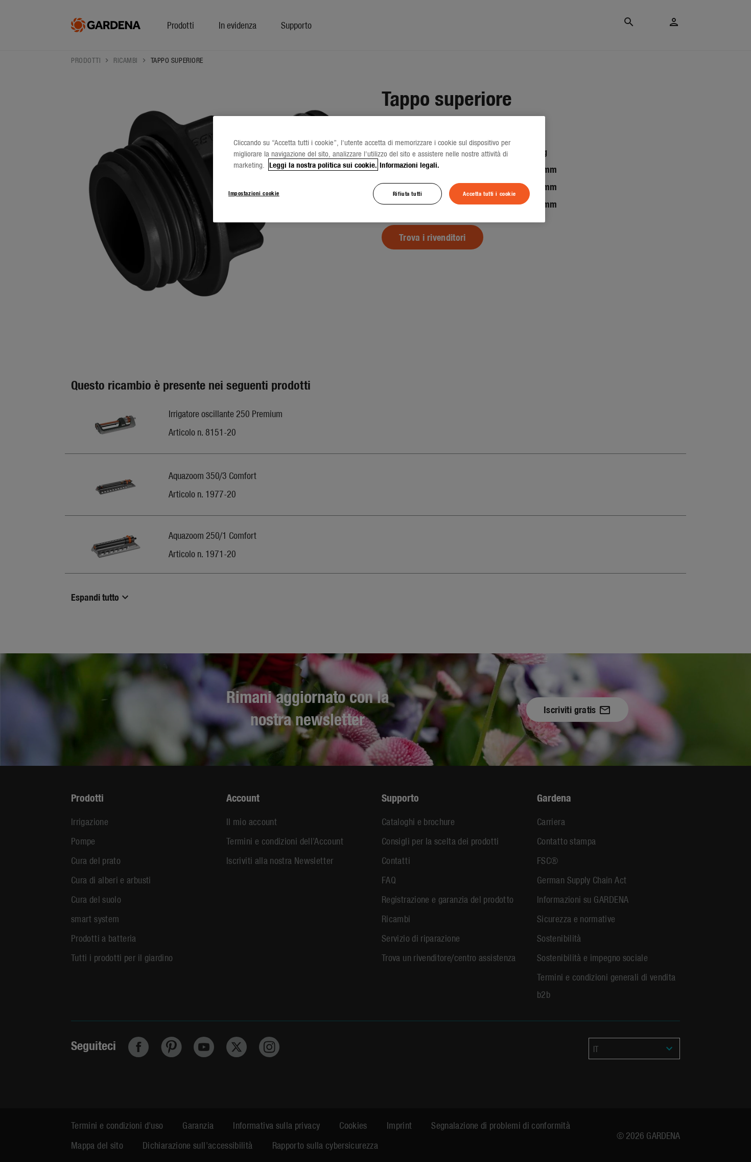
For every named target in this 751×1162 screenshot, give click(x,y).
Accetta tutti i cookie (489, 193)
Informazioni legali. (409, 165)
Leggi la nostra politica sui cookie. (323, 165)
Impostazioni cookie (253, 193)
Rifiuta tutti (407, 193)
